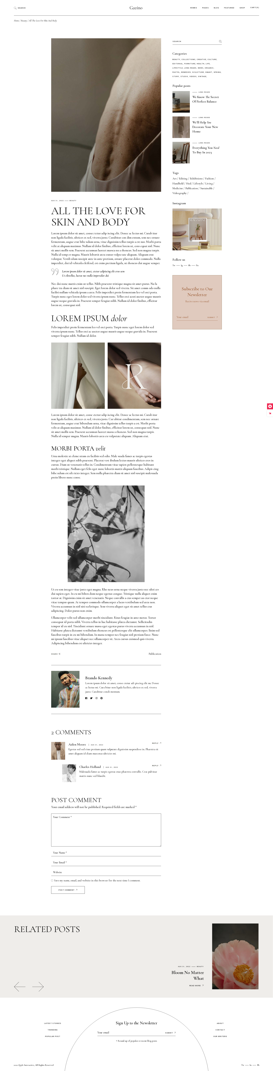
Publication (155, 654)
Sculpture (198, 72)
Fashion (209, 178)
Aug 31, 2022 (57, 201)
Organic (209, 68)
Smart (208, 72)
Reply (155, 743)
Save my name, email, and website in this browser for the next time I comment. (97, 880)
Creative (201, 59)
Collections (188, 59)
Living (209, 183)
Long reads (190, 68)
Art (174, 178)
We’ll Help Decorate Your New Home (205, 126)
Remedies (186, 72)
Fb (189, 265)
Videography (179, 193)
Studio (184, 76)
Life (208, 64)
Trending (53, 1030)
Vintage (202, 76)
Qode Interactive (26, 1065)
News (200, 68)
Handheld (178, 183)
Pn (197, 265)
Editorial (177, 64)
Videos (193, 76)
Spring (217, 72)
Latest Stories (52, 1023)
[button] (19, 987)
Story (175, 76)
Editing (183, 178)
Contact (220, 1030)
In (251, 1065)
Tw (173, 265)
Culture (212, 59)
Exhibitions (196, 178)
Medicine (177, 188)
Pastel (176, 72)
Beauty (24, 20)
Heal (188, 183)
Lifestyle (177, 68)
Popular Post (52, 1036)
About (220, 1023)
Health (200, 64)
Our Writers (220, 1036)
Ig (182, 265)
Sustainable (206, 188)
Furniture (189, 64)
